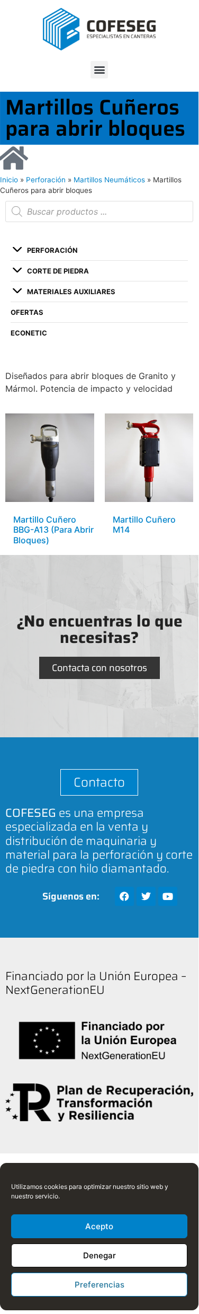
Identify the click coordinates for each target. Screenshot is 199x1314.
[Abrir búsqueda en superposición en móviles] (99, 211)
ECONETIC (29, 333)
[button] (99, 69)
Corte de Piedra (58, 271)
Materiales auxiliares (71, 291)
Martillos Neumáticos (109, 179)
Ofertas (27, 312)
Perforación (46, 179)
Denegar (99, 1255)
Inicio (9, 179)
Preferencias (99, 1285)
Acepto (99, 1226)
